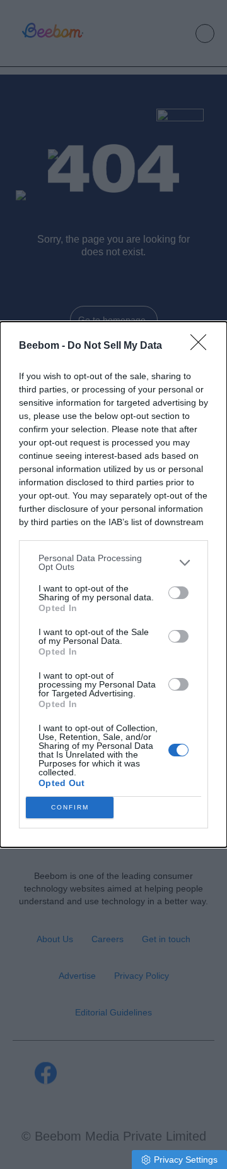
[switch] (178, 592)
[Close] (202, 346)
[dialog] (113, 584)
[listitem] (113, 562)
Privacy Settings (186, 1159)
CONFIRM (70, 807)
